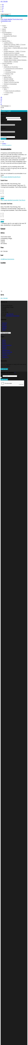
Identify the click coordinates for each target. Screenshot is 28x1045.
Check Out (4, 119)
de (3, 4)
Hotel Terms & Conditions (12, 91)
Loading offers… (8, 43)
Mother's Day (9, 74)
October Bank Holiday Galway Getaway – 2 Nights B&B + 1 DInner (15, 57)
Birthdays (8, 70)
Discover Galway (8, 79)
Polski (4, 330)
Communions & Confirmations (14, 68)
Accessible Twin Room (10, 36)
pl (2, 11)
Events (4, 31)
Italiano (4, 328)
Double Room (8, 34)
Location (4, 86)
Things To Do (6, 75)
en (3, 6)
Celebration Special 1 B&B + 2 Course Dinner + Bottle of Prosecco (14, 45)
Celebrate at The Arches (11, 67)
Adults (2, 121)
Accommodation (7, 32)
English (4, 324)
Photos (4, 39)
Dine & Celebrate (7, 63)
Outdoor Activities (9, 80)
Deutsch (4, 323)
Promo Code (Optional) (7, 135)
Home (4, 25)
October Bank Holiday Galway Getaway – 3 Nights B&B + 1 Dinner (15, 60)
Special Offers (6, 41)
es (3, 8)
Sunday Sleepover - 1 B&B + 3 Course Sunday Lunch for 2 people (14, 52)
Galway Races (8, 77)
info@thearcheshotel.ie (7, 259)
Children (3, 128)
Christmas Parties (10, 72)
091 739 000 (4, 1)
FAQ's (5, 89)
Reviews (4, 37)
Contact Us (5, 87)
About (4, 29)
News (5, 27)
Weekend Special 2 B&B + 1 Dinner (14, 55)
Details (2, 198)
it (2, 9)
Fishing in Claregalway (10, 84)
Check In (3, 118)
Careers (6, 94)
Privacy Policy (9, 92)
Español (4, 326)
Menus (6, 65)
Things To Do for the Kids (11, 82)
